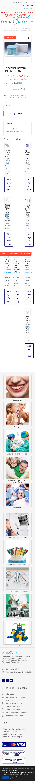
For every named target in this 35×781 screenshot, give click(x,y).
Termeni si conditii (10, 731)
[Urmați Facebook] (3, 680)
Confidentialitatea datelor (12, 734)
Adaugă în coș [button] (9, 184)
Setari (13, 778)
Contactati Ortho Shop (14, 716)
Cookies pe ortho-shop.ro (12, 737)
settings (25, 774)
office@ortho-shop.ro (19, 713)
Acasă (5, 28)
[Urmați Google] (11, 680)
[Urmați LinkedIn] (7, 680)
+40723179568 (14, 709)
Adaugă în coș (16, 113)
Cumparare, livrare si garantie (14, 729)
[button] (28, 38)
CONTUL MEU (29, 5)
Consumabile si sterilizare (15, 28)
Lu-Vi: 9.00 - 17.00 (29, 2)
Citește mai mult (29, 184)
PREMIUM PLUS (21, 97)
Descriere (10, 124)
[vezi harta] (22, 17)
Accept (5, 778)
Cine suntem (10, 694)
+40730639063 (17, 2)
